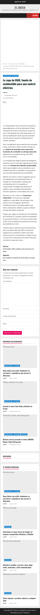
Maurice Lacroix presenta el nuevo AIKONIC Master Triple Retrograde (18, 440)
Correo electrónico (9, 316)
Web (4, 324)
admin (5, 92)
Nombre (6, 309)
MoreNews (14, 613)
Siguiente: (19, 257)
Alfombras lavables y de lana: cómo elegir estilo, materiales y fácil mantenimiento (18, 566)
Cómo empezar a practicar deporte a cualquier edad (19, 599)
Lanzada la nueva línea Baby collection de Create (17, 407)
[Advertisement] (20, 42)
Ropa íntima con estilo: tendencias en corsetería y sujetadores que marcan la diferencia (17, 373)
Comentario (7, 281)
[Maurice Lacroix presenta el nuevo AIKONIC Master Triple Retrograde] (20, 425)
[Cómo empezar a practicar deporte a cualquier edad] (20, 584)
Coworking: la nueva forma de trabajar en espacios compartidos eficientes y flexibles (18, 533)
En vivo (35, 15)
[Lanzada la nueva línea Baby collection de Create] (20, 392)
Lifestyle (24, 434)
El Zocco (20, 8)
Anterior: (18, 248)
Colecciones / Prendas (10, 76)
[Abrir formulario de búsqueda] (24, 15)
